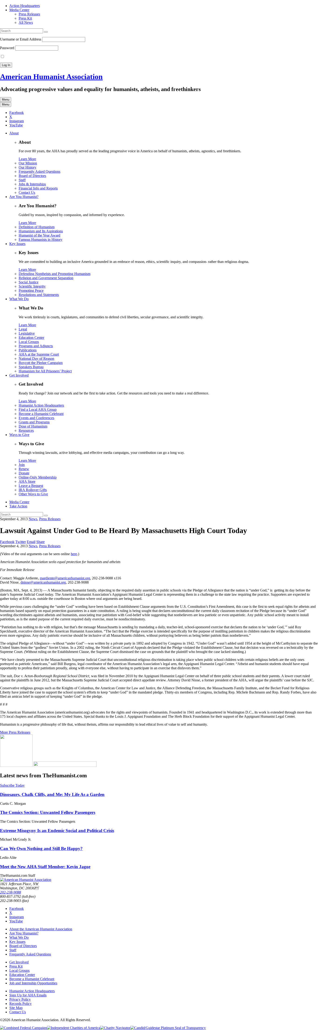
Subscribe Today (12, 785)
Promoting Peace (31, 290)
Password (7, 48)
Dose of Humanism (33, 426)
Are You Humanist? (23, 197)
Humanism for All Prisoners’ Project (45, 371)
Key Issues (17, 244)
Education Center (31, 338)
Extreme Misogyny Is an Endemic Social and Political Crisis (57, 830)
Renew (24, 469)
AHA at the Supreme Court (39, 354)
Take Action (18, 506)
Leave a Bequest (31, 486)
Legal (23, 329)
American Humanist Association (51, 76)
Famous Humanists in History (40, 239)
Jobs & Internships (32, 184)
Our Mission (28, 163)
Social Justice (28, 282)
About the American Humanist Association (40, 929)
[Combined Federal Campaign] (23, 1028)
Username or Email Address (20, 39)
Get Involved (19, 375)
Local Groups (29, 342)
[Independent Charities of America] (73, 1028)
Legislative (27, 333)
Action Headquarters (24, 6)
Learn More (27, 159)
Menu (5, 99)
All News (26, 22)
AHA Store (27, 481)
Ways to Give (19, 435)
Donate (24, 473)
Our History (27, 167)
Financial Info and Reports (38, 188)
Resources (26, 430)
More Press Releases (15, 732)
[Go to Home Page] (25, 880)
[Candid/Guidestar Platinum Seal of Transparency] (168, 1028)
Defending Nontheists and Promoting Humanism (54, 274)
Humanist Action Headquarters (41, 405)
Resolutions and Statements (39, 295)
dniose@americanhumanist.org (43, 582)
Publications (28, 350)
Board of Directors (32, 176)
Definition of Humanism (36, 227)
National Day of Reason (36, 358)
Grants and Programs (34, 422)
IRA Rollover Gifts (33, 490)
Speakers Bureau (31, 367)
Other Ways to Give (33, 494)
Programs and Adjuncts (36, 346)
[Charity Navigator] (115, 1028)
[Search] (46, 32)
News (33, 519)
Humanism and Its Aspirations (41, 231)
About (14, 133)
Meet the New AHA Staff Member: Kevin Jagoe (45, 866)
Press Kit (25, 18)
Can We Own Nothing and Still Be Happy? (41, 848)
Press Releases (29, 14)
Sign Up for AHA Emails (28, 995)
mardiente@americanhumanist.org (65, 578)
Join (22, 465)
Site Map (16, 1008)
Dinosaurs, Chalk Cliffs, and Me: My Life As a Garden (52, 794)
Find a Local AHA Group (38, 409)
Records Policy (20, 1004)
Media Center (19, 10)
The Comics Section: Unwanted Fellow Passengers (47, 812)
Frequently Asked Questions (39, 171)
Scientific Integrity (32, 286)
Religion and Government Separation (46, 278)
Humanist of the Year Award (39, 235)
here (74, 554)
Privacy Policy (20, 999)
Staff (22, 180)
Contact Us (27, 192)
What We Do (19, 299)
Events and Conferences (36, 418)
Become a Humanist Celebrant (41, 414)
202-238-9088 (10, 892)
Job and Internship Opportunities (33, 983)
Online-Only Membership (38, 477)
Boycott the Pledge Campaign (41, 363)
